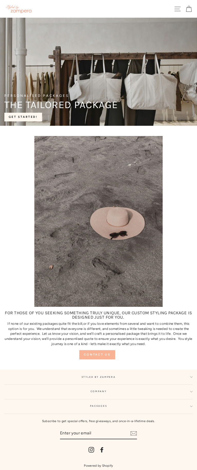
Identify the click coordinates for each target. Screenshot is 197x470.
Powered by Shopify (98, 465)
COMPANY (99, 391)
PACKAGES (98, 406)
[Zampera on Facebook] (102, 450)
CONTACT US (97, 354)
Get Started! (23, 117)
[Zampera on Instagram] (91, 450)
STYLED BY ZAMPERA (99, 377)
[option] (98, 72)
